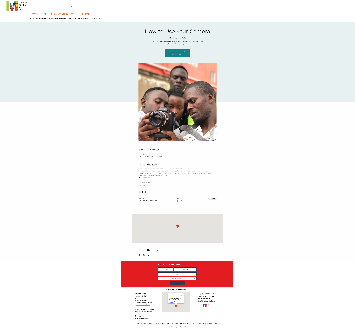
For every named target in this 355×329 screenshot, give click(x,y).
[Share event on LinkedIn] (148, 255)
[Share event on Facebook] (139, 255)
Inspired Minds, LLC (206, 294)
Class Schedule (141, 300)
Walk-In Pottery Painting (144, 302)
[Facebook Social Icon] (204, 305)
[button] (40, 6)
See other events (177, 54)
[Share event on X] (144, 255)
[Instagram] (207, 305)
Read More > (143, 185)
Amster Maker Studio (143, 305)
